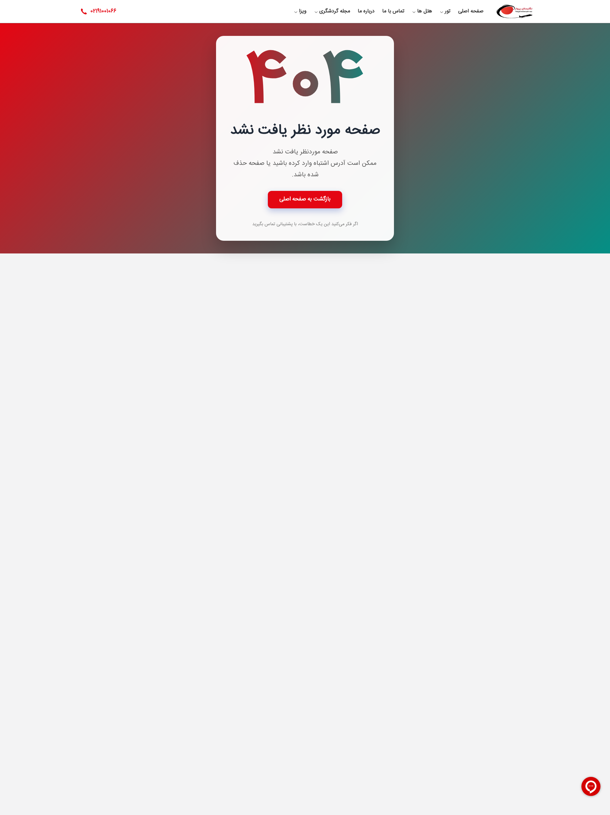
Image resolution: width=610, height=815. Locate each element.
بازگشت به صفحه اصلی (305, 199)
